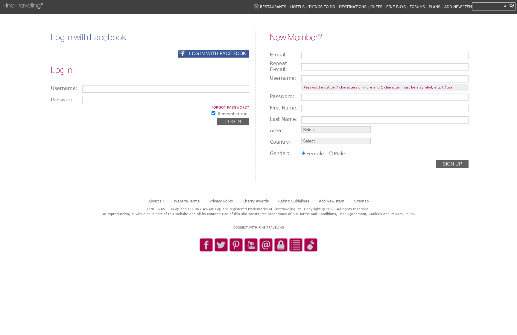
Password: (63, 99)
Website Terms (187, 201)
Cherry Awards (256, 201)
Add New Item (331, 201)
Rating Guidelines (293, 201)
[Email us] (265, 245)
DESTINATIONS (353, 6)
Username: (64, 88)
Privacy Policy (221, 201)
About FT (156, 201)
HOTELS (297, 6)
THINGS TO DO (321, 6)
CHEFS (376, 6)
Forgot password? (230, 107)
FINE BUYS (396, 6)
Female (315, 153)
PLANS (434, 6)
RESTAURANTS (273, 6)
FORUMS (417, 6)
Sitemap (361, 201)
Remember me (232, 113)
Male (339, 153)
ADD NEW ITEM (458, 6)
